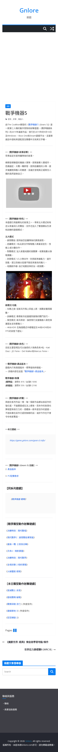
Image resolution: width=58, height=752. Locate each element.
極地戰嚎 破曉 (14, 597)
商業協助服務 (10, 709)
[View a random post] (52, 28)
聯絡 (6, 703)
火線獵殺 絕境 (14, 571)
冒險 (9, 119)
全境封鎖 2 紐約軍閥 (16, 564)
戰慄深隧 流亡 (14, 604)
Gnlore (29, 10)
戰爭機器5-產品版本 (34, 371)
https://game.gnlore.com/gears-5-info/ (27, 440)
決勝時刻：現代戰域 (16, 530)
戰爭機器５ (34, 124)
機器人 (20, 119)
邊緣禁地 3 (12, 610)
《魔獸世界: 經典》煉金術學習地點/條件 (27, 642)
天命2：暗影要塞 (15, 550)
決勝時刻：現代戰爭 (16, 557)
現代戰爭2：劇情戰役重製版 (20, 537)
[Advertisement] (29, 62)
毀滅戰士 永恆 (14, 590)
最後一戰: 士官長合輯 (17, 544)
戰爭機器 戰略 (18, 499)
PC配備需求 (13, 475)
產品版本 (12, 469)
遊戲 (8, 106)
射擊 (15, 119)
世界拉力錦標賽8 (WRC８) (38, 649)
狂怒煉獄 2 (12, 617)
